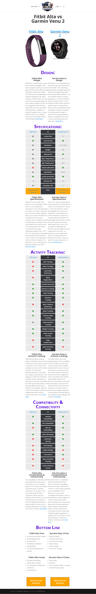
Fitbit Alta (36, 31)
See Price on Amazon (36, 581)
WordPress (41, 591)
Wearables (34, 6)
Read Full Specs (31, 247)
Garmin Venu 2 (59, 33)
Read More (39, 119)
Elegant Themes (23, 591)
